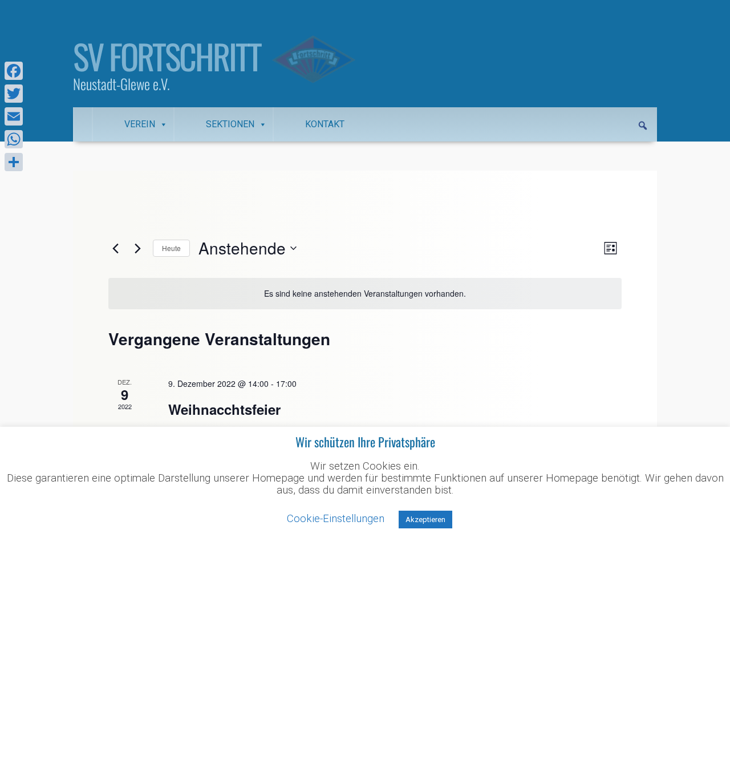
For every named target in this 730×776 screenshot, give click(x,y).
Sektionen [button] (230, 124)
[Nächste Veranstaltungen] (137, 248)
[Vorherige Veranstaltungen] (115, 248)
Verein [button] (139, 124)
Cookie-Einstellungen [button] (335, 518)
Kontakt (324, 124)
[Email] (13, 116)
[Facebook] (13, 70)
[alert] (365, 293)
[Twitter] (13, 93)
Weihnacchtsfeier (224, 409)
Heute (171, 248)
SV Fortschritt (167, 55)
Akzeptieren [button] (425, 519)
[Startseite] (83, 124)
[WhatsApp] (13, 139)
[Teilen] (13, 162)
